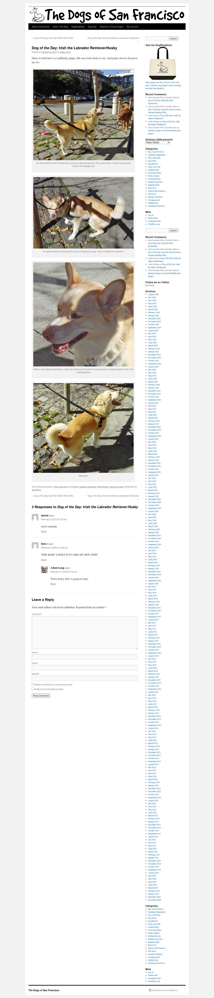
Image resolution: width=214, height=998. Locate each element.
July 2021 (152, 478)
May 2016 (152, 664)
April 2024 (152, 378)
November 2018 (154, 574)
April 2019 (152, 559)
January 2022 (153, 460)
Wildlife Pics (153, 203)
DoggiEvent (153, 163)
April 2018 (152, 595)
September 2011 (154, 833)
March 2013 (153, 779)
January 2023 (153, 423)
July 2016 (152, 658)
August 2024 (153, 366)
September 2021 (154, 472)
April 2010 (152, 884)
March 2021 (153, 490)
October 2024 (153, 360)
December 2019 (154, 535)
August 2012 (153, 800)
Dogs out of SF (154, 166)
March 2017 (153, 634)
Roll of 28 (152, 187)
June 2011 (152, 842)
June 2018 (152, 589)
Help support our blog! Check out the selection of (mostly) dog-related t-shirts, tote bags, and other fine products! (163, 85)
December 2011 (154, 824)
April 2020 (152, 523)
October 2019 (153, 541)
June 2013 (152, 770)
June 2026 (152, 300)
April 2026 (152, 306)
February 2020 (154, 529)
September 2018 (154, 580)
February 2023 (154, 420)
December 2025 (154, 318)
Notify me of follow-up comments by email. (54, 684)
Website (35, 673)
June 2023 (152, 408)
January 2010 (153, 893)
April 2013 (152, 776)
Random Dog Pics (155, 181)
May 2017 (152, 628)
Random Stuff (153, 184)
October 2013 (153, 758)
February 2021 (154, 493)
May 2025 (152, 339)
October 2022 (153, 432)
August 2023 (153, 402)
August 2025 (153, 330)
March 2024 (153, 381)
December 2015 (154, 679)
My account (132, 26)
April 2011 (152, 848)
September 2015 (154, 689)
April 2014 (152, 740)
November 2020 (154, 502)
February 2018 (154, 601)
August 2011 (153, 836)
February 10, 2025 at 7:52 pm (63, 571)
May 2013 (152, 773)
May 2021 (152, 484)
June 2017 (152, 625)
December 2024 (154, 354)
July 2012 (152, 803)
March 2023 (153, 417)
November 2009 (154, 899)
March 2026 (153, 309)
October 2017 (153, 613)
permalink (36, 489)
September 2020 (154, 508)
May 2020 (152, 520)
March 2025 (153, 345)
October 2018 (153, 577)
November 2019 (154, 538)
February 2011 (154, 854)
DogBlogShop (78, 26)
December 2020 (154, 499)
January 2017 (153, 640)
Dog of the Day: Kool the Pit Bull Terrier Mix (52, 37)
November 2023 (154, 393)
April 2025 (152, 342)
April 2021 (152, 487)
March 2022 (153, 454)
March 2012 (153, 815)
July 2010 (152, 875)
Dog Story (152, 160)
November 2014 (154, 719)
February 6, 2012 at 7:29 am (54, 519)
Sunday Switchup (155, 196)
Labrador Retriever (87, 486)
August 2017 (153, 619)
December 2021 (154, 463)
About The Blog (60, 26)
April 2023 (152, 414)
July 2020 (152, 514)
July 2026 (152, 297)
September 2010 (154, 869)
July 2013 (152, 767)
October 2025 (153, 324)
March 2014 (153, 743)
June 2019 (152, 553)
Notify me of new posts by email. (49, 689)
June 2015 (152, 698)
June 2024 (152, 372)
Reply (43, 531)
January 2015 (153, 713)
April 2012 (152, 812)
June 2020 (152, 517)
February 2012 (154, 818)
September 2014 (154, 725)
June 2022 (152, 445)
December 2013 (154, 752)
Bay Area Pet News (156, 151)
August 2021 (153, 475)
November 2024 (154, 357)
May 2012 (152, 809)
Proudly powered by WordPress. (165, 990)
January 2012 (153, 821)
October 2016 (153, 649)
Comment (37, 614)
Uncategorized (153, 199)
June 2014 (152, 734)
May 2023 (152, 411)
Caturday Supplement (156, 154)
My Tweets (149, 285)
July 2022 (152, 442)
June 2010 (152, 878)
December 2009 (154, 896)
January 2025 (153, 351)
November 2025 (154, 321)
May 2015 (152, 701)
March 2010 (153, 887)
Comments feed (154, 221)
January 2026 (153, 315)
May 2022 (152, 448)
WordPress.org (154, 224)
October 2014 (153, 722)
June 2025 (152, 336)
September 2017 (154, 616)
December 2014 (154, 716)
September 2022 (154, 435)
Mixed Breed (103, 486)
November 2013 (154, 755)
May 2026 (152, 303)
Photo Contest (153, 175)
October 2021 (153, 469)
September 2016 (154, 652)
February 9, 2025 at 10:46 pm (54, 547)
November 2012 (154, 791)
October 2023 (153, 396)
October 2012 (153, 794)
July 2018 (152, 586)
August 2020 (153, 511)
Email (35, 663)
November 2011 (154, 827)
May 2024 (152, 375)
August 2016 (153, 655)
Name (35, 652)
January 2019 (153, 568)
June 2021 (152, 481)
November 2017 (154, 610)
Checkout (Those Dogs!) (111, 26)
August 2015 (153, 692)
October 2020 (153, 505)
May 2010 (152, 881)
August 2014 (153, 728)
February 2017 (154, 637)
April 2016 (152, 667)
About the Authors (41, 26)
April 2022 (152, 451)
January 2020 (153, 532)
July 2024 (152, 369)
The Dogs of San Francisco (44, 990)
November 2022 (154, 429)
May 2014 (152, 737)
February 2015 (154, 710)
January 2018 (153, 604)
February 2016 (154, 673)
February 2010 (154, 890)
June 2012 (152, 806)
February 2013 (154, 782)
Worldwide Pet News (156, 206)
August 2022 (153, 438)
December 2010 (154, 860)
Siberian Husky (116, 486)
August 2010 (153, 872)
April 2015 (152, 704)
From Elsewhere (154, 172)
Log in (150, 215)
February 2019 (154, 565)
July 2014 (152, 731)
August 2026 (153, 294)
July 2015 (152, 695)
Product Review (154, 178)
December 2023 (154, 390)
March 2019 (153, 562)
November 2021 (154, 466)
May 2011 (152, 845)
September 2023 (154, 399)
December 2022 (154, 426)
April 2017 (152, 631)
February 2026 (154, 312)
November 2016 (154, 646)
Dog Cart (92, 26)
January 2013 (153, 785)
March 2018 (153, 598)
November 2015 (154, 683)
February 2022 (154, 457)
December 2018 (154, 571)
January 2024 (153, 387)
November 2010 (154, 863)
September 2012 (154, 797)
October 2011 (153, 830)
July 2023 (152, 405)
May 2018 (152, 592)
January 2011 (153, 857)
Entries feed (152, 218)
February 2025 (154, 348)
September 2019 (154, 544)
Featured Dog (153, 169)
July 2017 (152, 622)
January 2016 (153, 676)
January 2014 (153, 749)
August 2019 (153, 547)
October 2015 (153, 686)
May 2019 (152, 556)
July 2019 (152, 550)
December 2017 (154, 607)
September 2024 (154, 363)
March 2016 (153, 670)
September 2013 (154, 761)
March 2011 (153, 851)
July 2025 (152, 333)
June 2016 (152, 661)
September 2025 (154, 327)
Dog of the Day (61, 486)
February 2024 (154, 384)
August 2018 (153, 583)
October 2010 (153, 866)
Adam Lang (65, 52)
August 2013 (153, 764)
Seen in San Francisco (157, 190)
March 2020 (153, 526)
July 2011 (152, 839)
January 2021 (153, 496)
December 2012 (154, 788)
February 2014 (154, 746)
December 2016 (154, 643)
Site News (152, 193)
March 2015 (153, 707)
